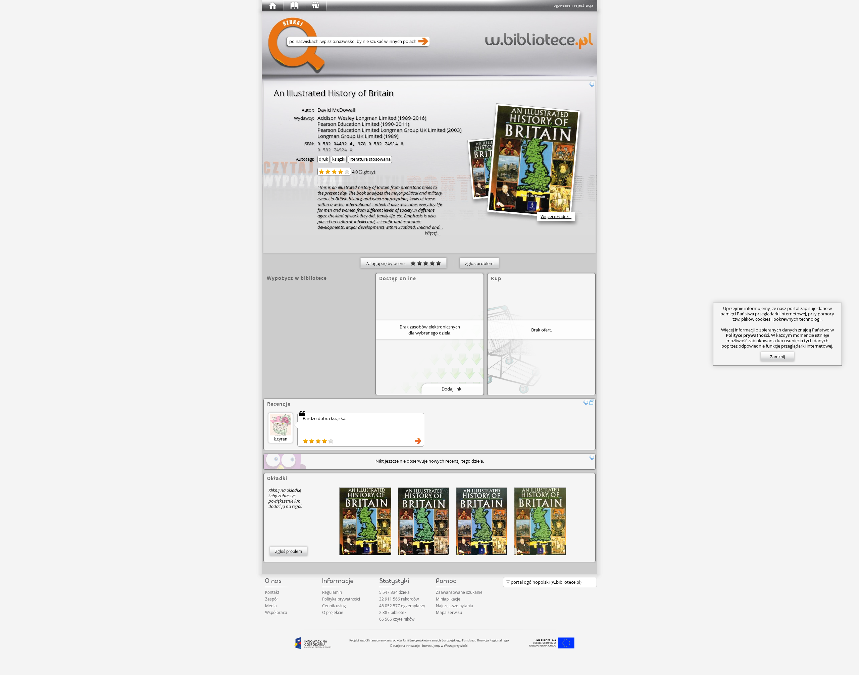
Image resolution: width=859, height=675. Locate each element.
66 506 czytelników (396, 619)
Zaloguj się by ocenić (388, 263)
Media (271, 605)
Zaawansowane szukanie (459, 592)
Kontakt (272, 592)
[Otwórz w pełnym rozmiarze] (592, 402)
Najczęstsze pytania (454, 605)
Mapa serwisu (449, 612)
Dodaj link (451, 389)
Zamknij (777, 356)
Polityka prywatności (341, 599)
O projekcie (332, 612)
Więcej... (432, 233)
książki (338, 159)
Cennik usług (334, 605)
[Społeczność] (315, 5)
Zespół (271, 599)
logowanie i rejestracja (573, 5)
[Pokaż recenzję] (418, 440)
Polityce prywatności (747, 335)
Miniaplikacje (448, 599)
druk (323, 159)
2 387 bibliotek (392, 612)
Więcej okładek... (556, 216)
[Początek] (272, 5)
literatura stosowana (370, 159)
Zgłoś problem (479, 263)
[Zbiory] (294, 5)
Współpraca (276, 612)
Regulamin (332, 592)
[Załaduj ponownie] (592, 84)
